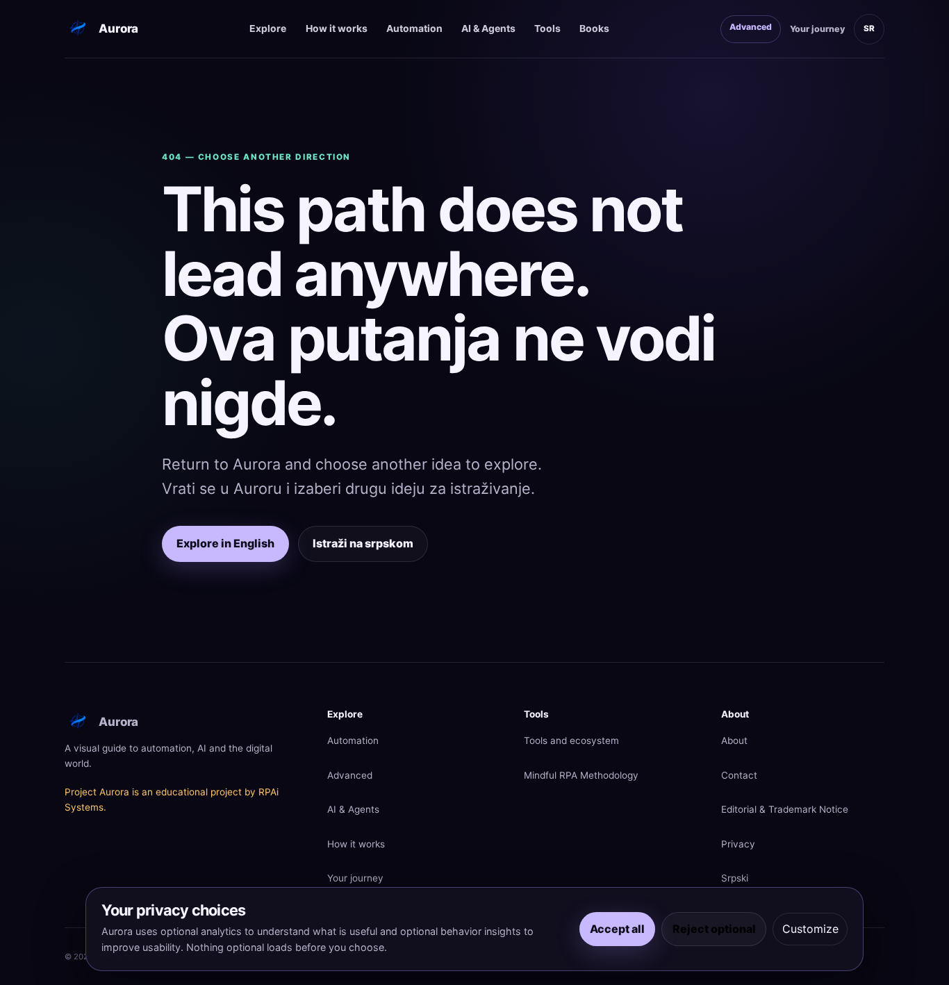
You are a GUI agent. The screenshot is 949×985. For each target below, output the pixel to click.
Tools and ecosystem (571, 740)
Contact (739, 775)
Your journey (817, 29)
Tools (547, 28)
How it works (337, 28)
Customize (810, 929)
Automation (414, 28)
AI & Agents (488, 28)
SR (869, 28)
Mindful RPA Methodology (581, 775)
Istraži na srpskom (363, 543)
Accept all (617, 929)
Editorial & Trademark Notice (784, 809)
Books (594, 28)
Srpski (734, 878)
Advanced (750, 27)
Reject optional (714, 929)
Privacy (738, 844)
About (734, 740)
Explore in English (225, 543)
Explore (267, 28)
